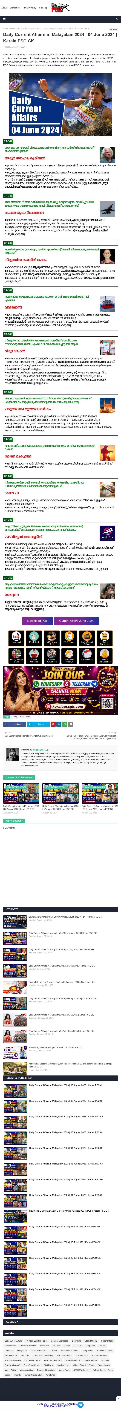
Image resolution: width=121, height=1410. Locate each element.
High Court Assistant (53, 1360)
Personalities (10, 1346)
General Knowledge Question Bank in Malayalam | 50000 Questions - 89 (62, 982)
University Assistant (28, 1346)
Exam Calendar (90, 1360)
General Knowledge (59, 1341)
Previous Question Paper (36, 1341)
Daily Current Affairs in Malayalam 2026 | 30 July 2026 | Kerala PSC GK (65, 1242)
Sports (7, 1375)
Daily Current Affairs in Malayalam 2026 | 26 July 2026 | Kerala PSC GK (65, 1305)
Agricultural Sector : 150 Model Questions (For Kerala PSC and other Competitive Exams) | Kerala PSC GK (70, 1065)
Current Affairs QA (12, 1365)
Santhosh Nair (40, 750)
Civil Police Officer (32, 1360)
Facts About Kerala (32, 1365)
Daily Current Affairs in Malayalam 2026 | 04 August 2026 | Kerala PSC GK (66, 1148)
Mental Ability (10, 1370)
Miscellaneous (11, 1355)
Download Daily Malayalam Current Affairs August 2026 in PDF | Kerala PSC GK (65, 917)
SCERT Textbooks (81, 1370)
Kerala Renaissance (39, 1351)
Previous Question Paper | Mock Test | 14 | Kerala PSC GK (56, 1047)
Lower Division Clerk (33, 1375)
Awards (17, 1375)
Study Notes (87, 1351)
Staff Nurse (48, 1365)
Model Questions (73, 1360)
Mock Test (44, 1346)
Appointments (104, 1365)
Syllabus (105, 1360)
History (67, 1346)
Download (76, 1341)
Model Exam (64, 1370)
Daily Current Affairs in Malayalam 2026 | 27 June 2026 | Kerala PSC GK (62, 966)
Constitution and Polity (43, 1355)
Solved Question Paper (103, 1370)
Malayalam (22, 1351)
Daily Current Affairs (18, 29)
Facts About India (99, 1355)
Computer (9, 1351)
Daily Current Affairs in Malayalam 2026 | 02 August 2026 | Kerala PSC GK (66, 1179)
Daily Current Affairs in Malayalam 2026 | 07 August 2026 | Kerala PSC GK (60, 807)
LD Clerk (77, 1346)
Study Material (91, 1341)
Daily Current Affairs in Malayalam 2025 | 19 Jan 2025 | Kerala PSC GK (61, 1031)
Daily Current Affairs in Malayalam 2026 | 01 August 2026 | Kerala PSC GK (63, 933)
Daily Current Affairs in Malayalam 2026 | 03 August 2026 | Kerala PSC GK (66, 1163)
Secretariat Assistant (69, 1351)
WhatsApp (50, 1375)
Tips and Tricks (81, 1355)
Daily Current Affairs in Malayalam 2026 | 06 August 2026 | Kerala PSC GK (100, 807)
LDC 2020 (25, 1355)
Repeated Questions (46, 1370)
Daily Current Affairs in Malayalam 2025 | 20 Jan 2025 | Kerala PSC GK (61, 1015)
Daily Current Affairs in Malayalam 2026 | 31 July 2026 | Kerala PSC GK (61, 949)
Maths (54, 1351)
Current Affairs (107, 1341)
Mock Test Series (64, 1355)
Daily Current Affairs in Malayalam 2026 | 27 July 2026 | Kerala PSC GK (65, 1289)
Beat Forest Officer (104, 1351)
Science (56, 1346)
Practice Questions (13, 1360)
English (102, 1346)
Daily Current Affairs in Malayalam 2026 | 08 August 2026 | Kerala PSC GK (21, 807)
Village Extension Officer (83, 1365)
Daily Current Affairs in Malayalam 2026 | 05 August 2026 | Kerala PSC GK (66, 1132)
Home (5, 29)
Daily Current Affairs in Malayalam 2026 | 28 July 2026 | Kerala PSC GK (65, 1273)
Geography (90, 1346)
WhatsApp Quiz (26, 1370)
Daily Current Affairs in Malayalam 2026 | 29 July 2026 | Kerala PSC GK (65, 1258)
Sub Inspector (63, 1365)
